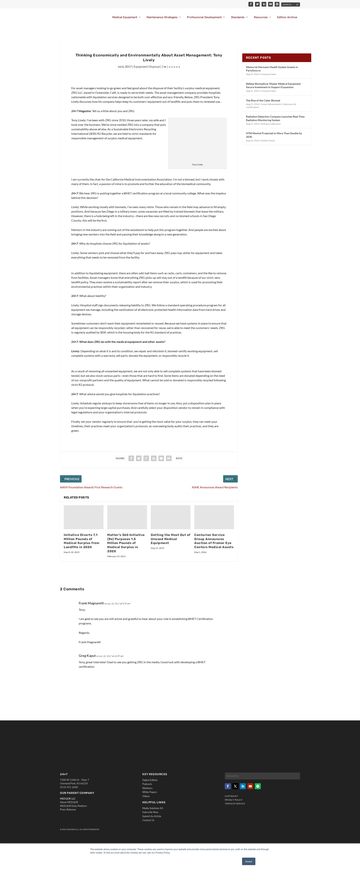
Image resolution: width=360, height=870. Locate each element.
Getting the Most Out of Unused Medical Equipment (170, 539)
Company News (268, 74)
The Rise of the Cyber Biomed (263, 100)
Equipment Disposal (147, 66)
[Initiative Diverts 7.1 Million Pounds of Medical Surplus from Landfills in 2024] (84, 517)
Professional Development (204, 17)
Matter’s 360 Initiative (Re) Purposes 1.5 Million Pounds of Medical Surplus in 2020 (126, 543)
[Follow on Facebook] (228, 786)
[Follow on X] (235, 786)
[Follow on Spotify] (258, 786)
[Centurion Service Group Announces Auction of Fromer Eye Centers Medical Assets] (214, 517)
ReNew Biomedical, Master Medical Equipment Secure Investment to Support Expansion (273, 85)
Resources (261, 17)
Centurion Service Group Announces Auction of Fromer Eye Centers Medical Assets (213, 541)
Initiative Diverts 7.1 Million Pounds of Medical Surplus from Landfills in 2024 (81, 541)
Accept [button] (248, 861)
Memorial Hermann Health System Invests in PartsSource (272, 68)
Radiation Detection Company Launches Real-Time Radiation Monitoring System (275, 118)
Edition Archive (287, 17)
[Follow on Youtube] (250, 786)
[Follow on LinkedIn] (243, 786)
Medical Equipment (124, 17)
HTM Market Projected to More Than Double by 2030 (274, 135)
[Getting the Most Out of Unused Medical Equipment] (170, 517)
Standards (237, 17)
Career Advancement (271, 104)
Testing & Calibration (271, 123)
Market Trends (268, 140)
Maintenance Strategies (162, 17)
